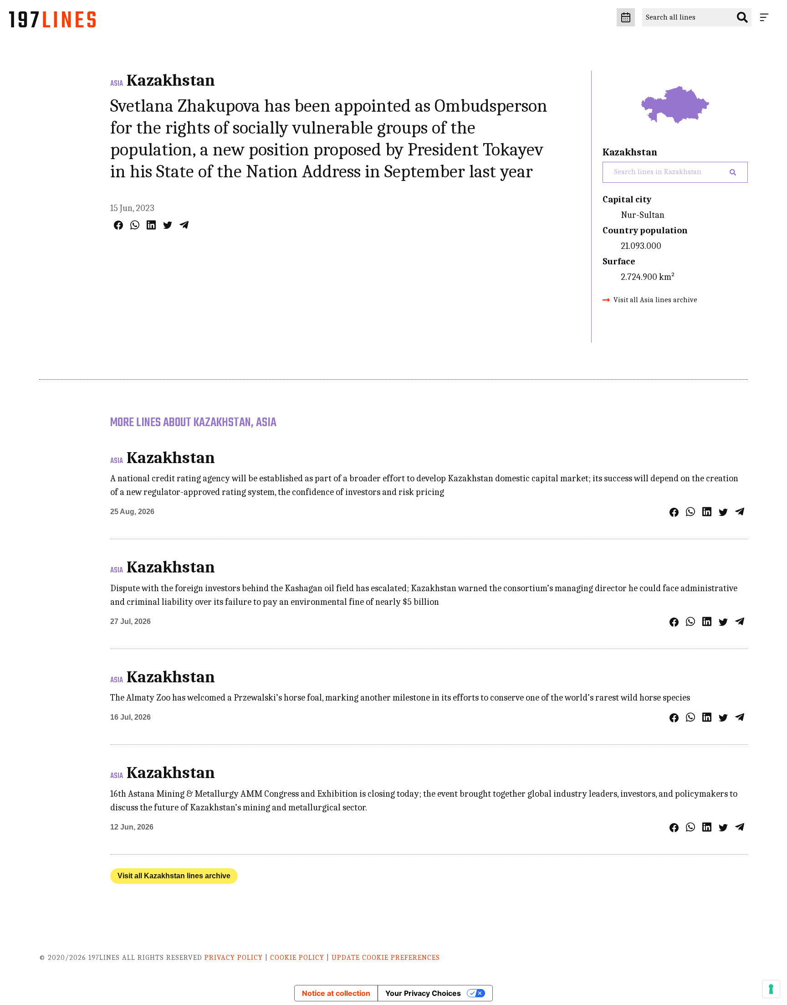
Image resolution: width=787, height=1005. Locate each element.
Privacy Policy (233, 957)
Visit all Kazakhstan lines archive (174, 876)
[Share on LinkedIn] (151, 225)
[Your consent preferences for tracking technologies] (771, 989)
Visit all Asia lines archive (655, 300)
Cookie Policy (297, 957)
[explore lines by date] (626, 17)
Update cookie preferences (386, 957)
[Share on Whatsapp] (134, 225)
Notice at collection (336, 993)
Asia (116, 84)
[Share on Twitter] (167, 225)
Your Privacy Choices (423, 993)
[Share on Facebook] (118, 225)
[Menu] (766, 17)
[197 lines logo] (52, 22)
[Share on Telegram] (184, 225)
